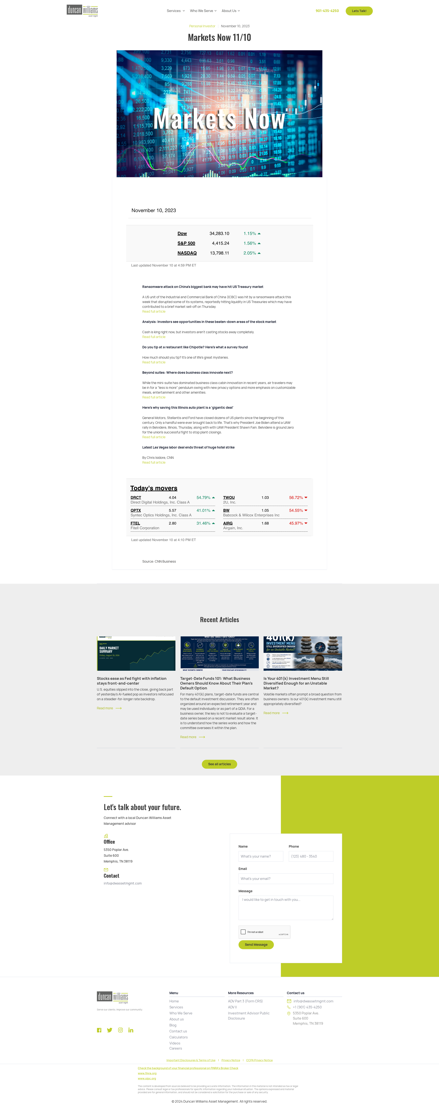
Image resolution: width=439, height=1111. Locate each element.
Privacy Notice (231, 1060)
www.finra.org (147, 1073)
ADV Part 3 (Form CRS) (245, 1001)
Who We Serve (180, 1013)
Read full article (153, 311)
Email (243, 869)
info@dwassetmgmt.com (123, 883)
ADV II (232, 1007)
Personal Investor (202, 26)
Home (174, 1001)
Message (245, 891)
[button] (175, 11)
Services (176, 1007)
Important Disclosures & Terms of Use (191, 1060)
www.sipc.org (147, 1078)
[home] (82, 11)
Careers (175, 1048)
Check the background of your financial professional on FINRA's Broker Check (188, 1068)
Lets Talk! (359, 11)
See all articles (219, 764)
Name (243, 846)
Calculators (178, 1037)
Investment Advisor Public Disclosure (249, 1016)
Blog (172, 1025)
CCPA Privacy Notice (259, 1060)
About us (176, 1019)
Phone (294, 846)
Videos (174, 1043)
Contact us (178, 1031)
